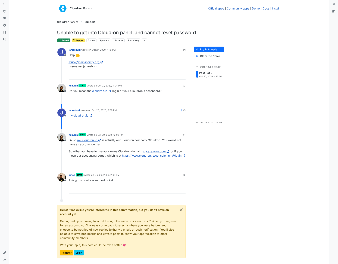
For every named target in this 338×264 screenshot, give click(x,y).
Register (66, 252)
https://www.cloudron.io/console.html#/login (151, 155)
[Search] (4, 39)
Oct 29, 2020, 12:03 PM (110, 134)
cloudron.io (99, 91)
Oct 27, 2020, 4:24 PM (110, 85)
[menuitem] (333, 4)
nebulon (73, 85)
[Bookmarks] (4, 32)
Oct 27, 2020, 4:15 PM (104, 49)
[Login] (333, 4)
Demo (256, 8)
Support (79, 40)
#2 (184, 85)
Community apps (238, 8)
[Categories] (4, 4)
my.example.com (154, 151)
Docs (265, 8)
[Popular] (4, 25)
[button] (4, 253)
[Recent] (4, 11)
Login (79, 252)
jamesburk (75, 49)
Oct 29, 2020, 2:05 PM (107, 174)
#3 (184, 110)
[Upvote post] (177, 75)
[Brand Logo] (62, 8)
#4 (184, 134)
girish (72, 174)
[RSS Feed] (144, 40)
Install (276, 8)
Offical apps (216, 8)
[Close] (181, 210)
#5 (184, 174)
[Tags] (4, 18)
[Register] (333, 11)
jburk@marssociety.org (84, 62)
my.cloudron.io (79, 115)
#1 (184, 49)
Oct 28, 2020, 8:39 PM (104, 110)
